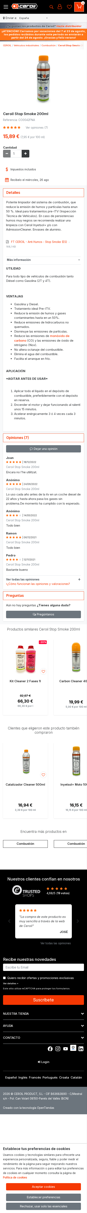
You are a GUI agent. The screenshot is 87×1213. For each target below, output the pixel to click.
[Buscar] (51, 7)
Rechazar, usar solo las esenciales (43, 1206)
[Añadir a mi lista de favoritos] (43, 671)
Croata (64, 1077)
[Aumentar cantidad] (25, 153)
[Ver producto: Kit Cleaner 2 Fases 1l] (25, 657)
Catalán (76, 1077)
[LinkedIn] (81, 1049)
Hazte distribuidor (69, 26)
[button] (33, 18)
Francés (35, 1077)
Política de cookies (15, 1177)
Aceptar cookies (43, 1187)
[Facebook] (50, 1049)
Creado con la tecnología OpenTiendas (28, 1107)
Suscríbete (43, 999)
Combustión (25, 844)
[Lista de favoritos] (69, 7)
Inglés (22, 1077)
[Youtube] (66, 1049)
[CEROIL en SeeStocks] (73, 1048)
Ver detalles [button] (10, 983)
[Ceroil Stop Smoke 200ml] (43, 79)
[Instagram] (58, 1049)
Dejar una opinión (45, 449)
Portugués (49, 1077)
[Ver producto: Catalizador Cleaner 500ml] (25, 761)
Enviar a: (11, 18)
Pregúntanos (45, 614)
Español (11, 1077)
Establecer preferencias (43, 1197)
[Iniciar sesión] (60, 7)
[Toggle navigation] (6, 7)
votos (63, 893)
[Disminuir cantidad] (7, 153)
